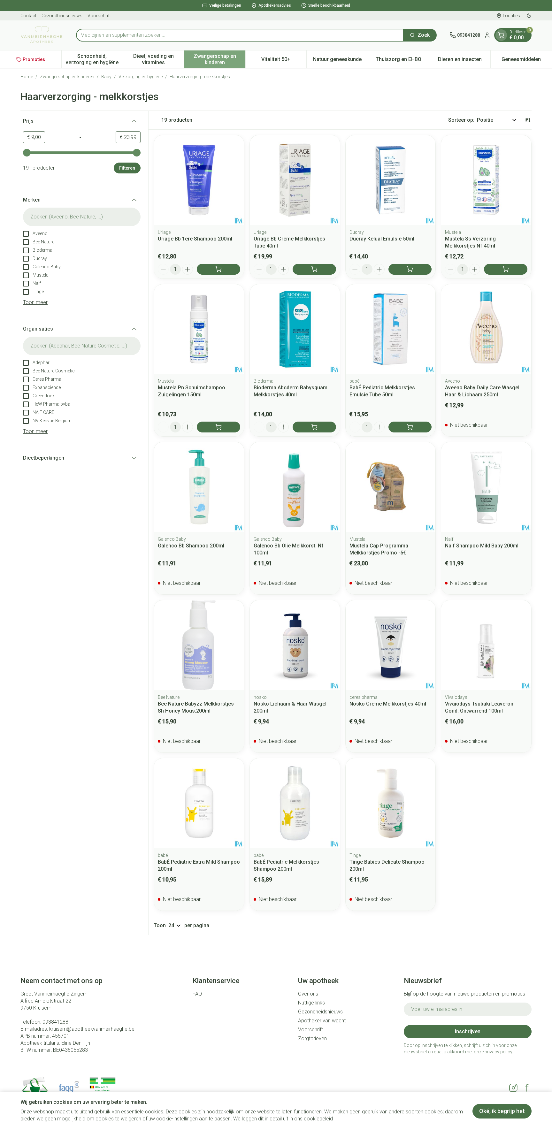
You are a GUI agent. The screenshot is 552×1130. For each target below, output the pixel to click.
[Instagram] (513, 1088)
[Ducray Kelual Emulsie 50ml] (391, 180)
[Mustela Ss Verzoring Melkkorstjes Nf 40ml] (486, 180)
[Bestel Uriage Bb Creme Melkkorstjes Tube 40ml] (314, 269)
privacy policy (498, 1051)
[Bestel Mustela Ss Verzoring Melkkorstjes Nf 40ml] (505, 269)
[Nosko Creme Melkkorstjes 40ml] (391, 645)
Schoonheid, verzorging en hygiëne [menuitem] (94, 59)
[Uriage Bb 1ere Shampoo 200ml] (199, 180)
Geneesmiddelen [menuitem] (527, 60)
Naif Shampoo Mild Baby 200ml (481, 546)
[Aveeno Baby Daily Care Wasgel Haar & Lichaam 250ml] (486, 329)
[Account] (487, 35)
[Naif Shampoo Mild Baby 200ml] (486, 487)
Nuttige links (311, 1003)
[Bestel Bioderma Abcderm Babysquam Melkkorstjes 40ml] (314, 427)
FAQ (197, 994)
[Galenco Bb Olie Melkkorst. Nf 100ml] (295, 487)
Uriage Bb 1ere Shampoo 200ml (195, 239)
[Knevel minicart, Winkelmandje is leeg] (501, 35)
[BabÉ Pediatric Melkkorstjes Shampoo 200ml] (295, 803)
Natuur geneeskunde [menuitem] (340, 60)
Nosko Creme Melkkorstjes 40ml (387, 704)
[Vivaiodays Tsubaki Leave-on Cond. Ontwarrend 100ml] (486, 645)
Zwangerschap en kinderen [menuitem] (219, 59)
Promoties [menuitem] (34, 59)
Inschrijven (467, 1031)
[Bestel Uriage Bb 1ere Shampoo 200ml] (218, 269)
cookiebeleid (318, 1119)
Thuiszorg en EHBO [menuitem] (402, 60)
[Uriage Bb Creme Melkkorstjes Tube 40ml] (295, 180)
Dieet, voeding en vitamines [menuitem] (158, 59)
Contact (28, 15)
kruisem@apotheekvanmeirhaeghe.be (91, 1029)
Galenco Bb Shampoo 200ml (191, 546)
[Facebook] (527, 1088)
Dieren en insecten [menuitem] (464, 60)
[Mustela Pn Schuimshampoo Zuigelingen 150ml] (199, 329)
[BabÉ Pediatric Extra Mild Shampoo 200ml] (199, 803)
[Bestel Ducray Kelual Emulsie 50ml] (410, 269)
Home (26, 76)
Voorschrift (99, 15)
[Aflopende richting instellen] (528, 120)
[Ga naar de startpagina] (41, 35)
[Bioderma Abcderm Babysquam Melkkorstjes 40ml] (295, 329)
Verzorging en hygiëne (141, 76)
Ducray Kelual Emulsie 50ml (381, 239)
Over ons (308, 994)
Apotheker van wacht (322, 1021)
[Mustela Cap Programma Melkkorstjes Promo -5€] (391, 487)
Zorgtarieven (312, 1038)
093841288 (55, 1022)
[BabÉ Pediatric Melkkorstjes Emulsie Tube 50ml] (391, 329)
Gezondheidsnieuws (62, 15)
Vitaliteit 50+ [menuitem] (283, 60)
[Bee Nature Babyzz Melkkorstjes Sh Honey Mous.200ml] (199, 645)
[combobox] (239, 35)
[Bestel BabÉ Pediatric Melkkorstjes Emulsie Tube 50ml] (410, 427)
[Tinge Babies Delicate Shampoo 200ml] (391, 803)
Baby (106, 76)
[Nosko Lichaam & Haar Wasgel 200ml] (295, 645)
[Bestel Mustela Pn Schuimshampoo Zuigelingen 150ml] (218, 427)
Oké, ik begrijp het (502, 1111)
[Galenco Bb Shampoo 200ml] (199, 487)
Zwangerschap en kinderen (67, 76)
